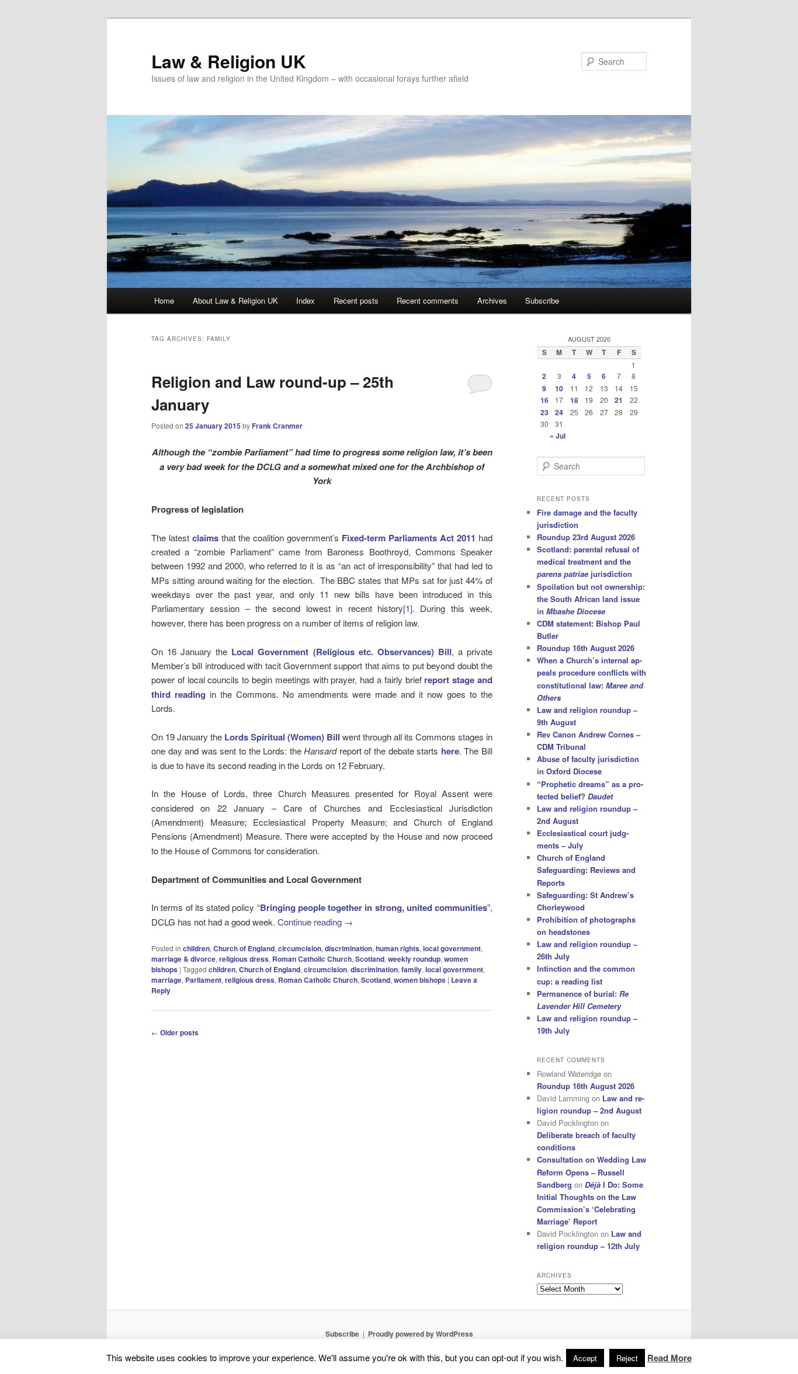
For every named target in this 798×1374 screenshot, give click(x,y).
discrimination (348, 948)
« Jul (557, 435)
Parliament (203, 980)
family (411, 969)
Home (164, 300)
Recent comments (428, 300)
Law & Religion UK (228, 61)
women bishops (420, 980)
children (196, 948)
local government (452, 948)
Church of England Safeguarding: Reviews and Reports (586, 870)
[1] (407, 608)
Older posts (175, 1032)
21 (619, 400)
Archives (492, 300)
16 (544, 400)
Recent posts (356, 300)
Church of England (244, 948)
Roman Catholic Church (312, 959)
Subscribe (542, 300)
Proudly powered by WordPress (420, 1333)
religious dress (244, 959)
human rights (397, 948)
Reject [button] (627, 1357)
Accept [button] (585, 1357)
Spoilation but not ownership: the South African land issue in (591, 599)
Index (305, 300)
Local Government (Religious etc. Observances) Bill (341, 651)
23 (544, 412)
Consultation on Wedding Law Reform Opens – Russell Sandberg (591, 1171)
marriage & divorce (183, 959)
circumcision (299, 948)
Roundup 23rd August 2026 (586, 536)
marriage (166, 980)
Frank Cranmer (277, 425)
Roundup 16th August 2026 (585, 647)
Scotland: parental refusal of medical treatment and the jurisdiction (588, 561)
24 (559, 412)
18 (574, 400)
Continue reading (315, 922)
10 (559, 388)
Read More (669, 1357)
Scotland (369, 959)
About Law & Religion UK (235, 300)
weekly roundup (414, 959)
